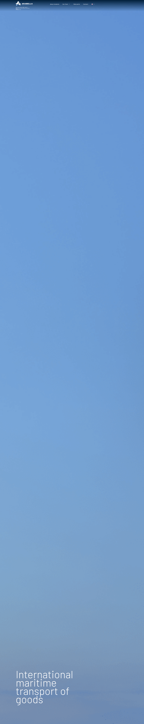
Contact (85, 4)
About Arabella (54, 4)
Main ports (77, 4)
